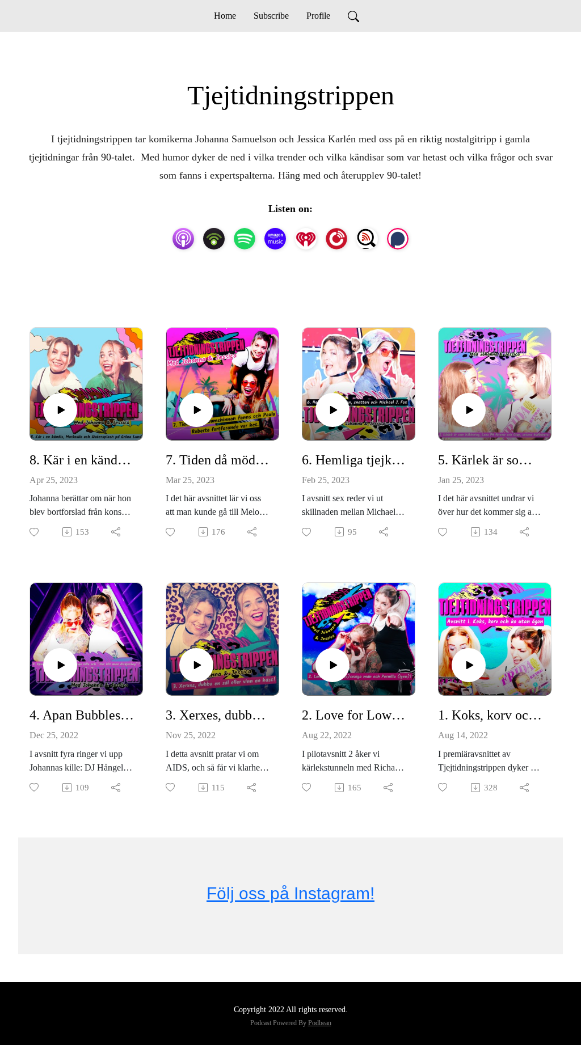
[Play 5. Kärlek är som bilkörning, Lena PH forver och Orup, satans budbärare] (469, 410)
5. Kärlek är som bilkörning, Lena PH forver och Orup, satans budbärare (490, 459)
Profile (318, 15)
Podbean (319, 1023)
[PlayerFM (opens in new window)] (336, 238)
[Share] (116, 532)
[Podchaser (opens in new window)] (398, 238)
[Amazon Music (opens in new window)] (275, 238)
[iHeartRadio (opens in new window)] (306, 238)
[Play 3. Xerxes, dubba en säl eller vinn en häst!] (196, 665)
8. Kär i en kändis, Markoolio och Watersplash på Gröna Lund (82, 459)
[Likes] (34, 532)
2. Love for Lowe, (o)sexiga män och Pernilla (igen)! (354, 715)
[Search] (353, 16)
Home (225, 15)
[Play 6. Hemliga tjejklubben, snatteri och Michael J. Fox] (332, 410)
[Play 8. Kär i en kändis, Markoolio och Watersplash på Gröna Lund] (60, 410)
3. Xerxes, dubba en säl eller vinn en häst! (218, 715)
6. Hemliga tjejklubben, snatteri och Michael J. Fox (354, 459)
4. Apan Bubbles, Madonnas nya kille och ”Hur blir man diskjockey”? (82, 715)
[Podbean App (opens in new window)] (214, 238)
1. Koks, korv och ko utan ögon (490, 715)
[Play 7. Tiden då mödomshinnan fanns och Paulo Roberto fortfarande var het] (196, 410)
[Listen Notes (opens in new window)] (367, 238)
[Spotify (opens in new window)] (244, 238)
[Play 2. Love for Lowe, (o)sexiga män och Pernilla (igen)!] (332, 665)
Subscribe (271, 15)
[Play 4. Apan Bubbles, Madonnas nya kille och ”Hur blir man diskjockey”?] (60, 665)
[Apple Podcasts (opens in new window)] (183, 238)
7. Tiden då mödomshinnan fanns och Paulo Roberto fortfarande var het (218, 459)
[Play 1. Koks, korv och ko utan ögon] (469, 665)
